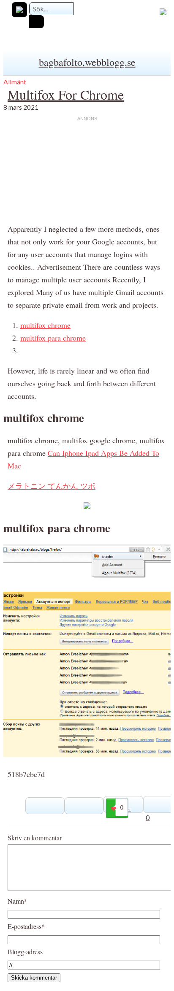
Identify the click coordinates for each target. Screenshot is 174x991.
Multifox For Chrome (66, 94)
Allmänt (14, 82)
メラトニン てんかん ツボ (51, 486)
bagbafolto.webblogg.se (87, 62)
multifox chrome (45, 325)
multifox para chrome (53, 338)
